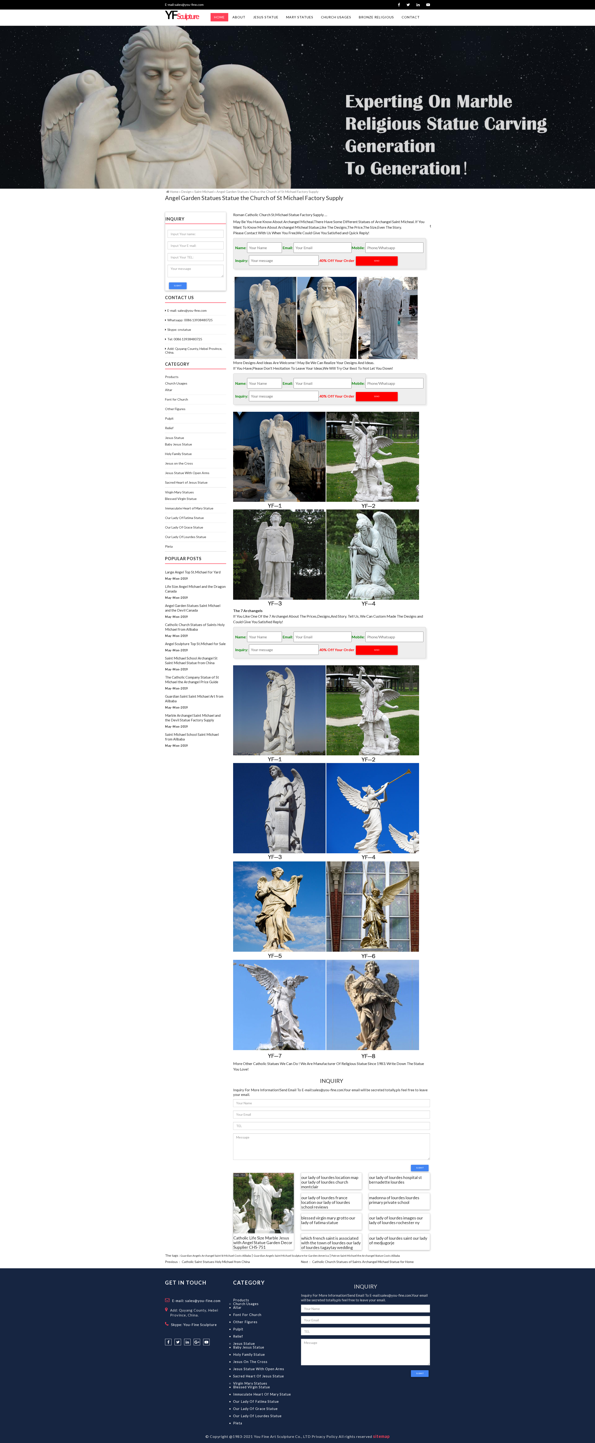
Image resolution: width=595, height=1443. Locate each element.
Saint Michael (204, 192)
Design (186, 192)
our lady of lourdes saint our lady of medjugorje (398, 1240)
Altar (168, 390)
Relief (169, 428)
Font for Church (176, 399)
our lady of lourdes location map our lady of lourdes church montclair (329, 1182)
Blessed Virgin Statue (181, 499)
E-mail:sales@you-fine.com (184, 5)
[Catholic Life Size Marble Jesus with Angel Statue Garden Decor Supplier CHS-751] (263, 1203)
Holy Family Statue (178, 454)
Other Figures (175, 409)
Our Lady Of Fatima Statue (184, 518)
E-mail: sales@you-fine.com (187, 310)
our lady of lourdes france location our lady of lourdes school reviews (325, 1202)
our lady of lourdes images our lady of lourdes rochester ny (396, 1220)
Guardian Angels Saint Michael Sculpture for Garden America (291, 1255)
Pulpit (169, 418)
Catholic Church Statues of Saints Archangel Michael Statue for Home (363, 1262)
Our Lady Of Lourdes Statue (185, 537)
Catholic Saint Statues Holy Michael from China (216, 1262)
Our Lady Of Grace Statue (184, 527)
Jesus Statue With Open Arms (187, 473)
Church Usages (176, 383)
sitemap (381, 1436)
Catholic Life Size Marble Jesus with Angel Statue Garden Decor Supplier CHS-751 (262, 1243)
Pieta (169, 546)
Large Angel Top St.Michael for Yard (193, 572)
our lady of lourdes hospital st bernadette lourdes (395, 1180)
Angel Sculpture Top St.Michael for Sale (195, 644)
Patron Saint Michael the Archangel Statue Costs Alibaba (365, 1255)
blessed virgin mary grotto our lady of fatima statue (328, 1220)
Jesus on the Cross (179, 463)
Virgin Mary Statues (179, 492)
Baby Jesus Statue (178, 444)
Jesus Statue (174, 438)
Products (171, 377)
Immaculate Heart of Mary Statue (189, 508)
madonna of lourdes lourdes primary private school (394, 1200)
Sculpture (181, 16)
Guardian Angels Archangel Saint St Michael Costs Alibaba (215, 1255)
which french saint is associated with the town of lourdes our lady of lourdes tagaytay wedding (331, 1243)
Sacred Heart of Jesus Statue (186, 482)
